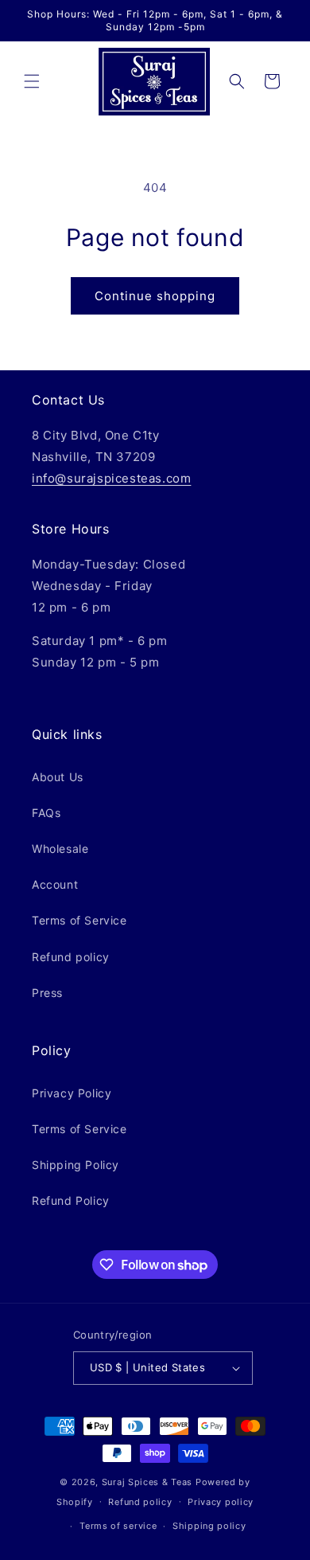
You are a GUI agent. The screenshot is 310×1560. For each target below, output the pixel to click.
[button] (31, 81)
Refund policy (71, 957)
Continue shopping (155, 295)
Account (55, 884)
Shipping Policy (75, 1164)
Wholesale (60, 848)
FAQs (46, 812)
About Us (57, 777)
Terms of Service (79, 920)
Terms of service (118, 1525)
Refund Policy (71, 1200)
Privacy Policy (71, 1093)
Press (47, 992)
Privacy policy (221, 1501)
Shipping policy (209, 1525)
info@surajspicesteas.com (111, 478)
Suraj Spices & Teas (147, 1482)
